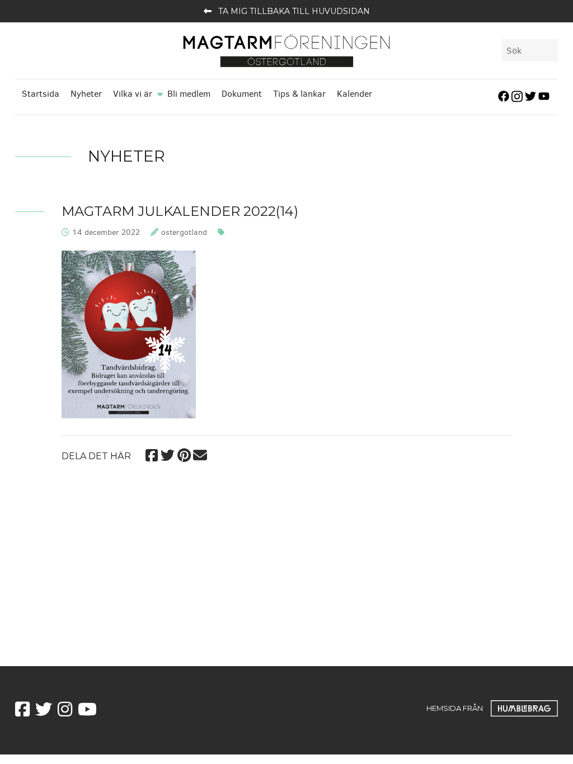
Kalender (354, 94)
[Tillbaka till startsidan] (286, 50)
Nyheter (86, 94)
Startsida (40, 94)
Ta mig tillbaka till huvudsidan (294, 11)
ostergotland (184, 232)
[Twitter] (168, 454)
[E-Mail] (200, 454)
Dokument (242, 94)
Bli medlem (188, 94)
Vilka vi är (132, 94)
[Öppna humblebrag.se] (524, 708)
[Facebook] (151, 454)
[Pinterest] (184, 454)
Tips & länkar (299, 94)
